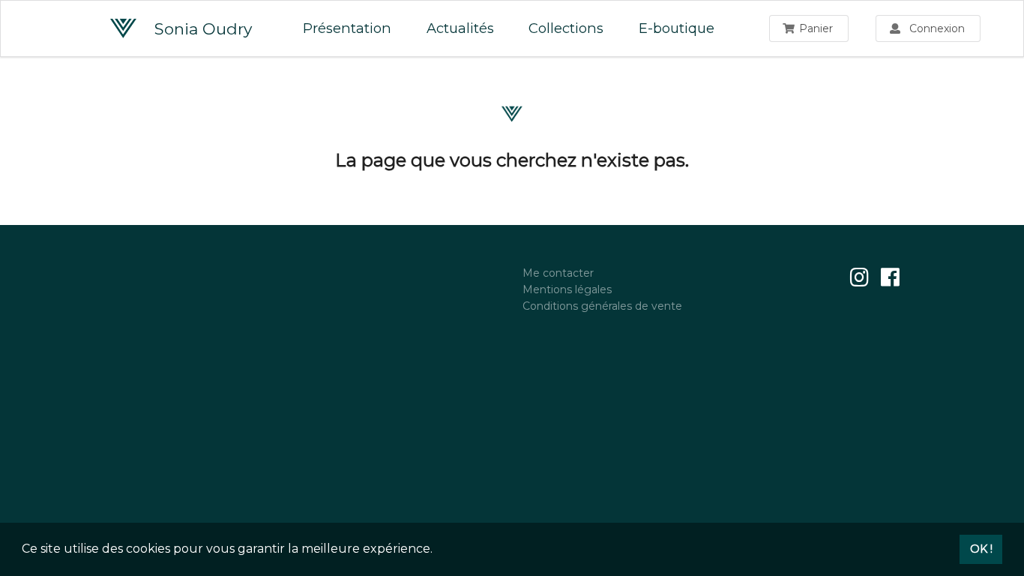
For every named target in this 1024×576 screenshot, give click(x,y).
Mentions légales (567, 289)
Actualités (460, 28)
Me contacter (558, 273)
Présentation (347, 28)
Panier (816, 28)
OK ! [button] (981, 549)
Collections (565, 28)
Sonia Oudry (194, 29)
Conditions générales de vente (602, 305)
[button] (438, 550)
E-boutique (676, 28)
